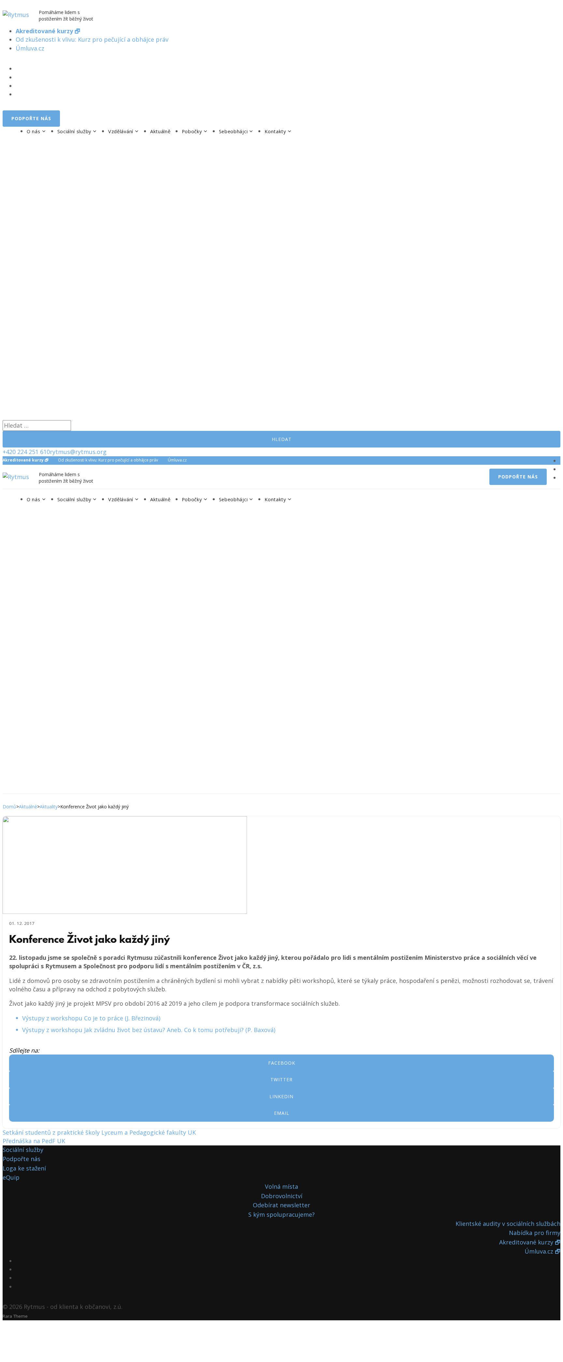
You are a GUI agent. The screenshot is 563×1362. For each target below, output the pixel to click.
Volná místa (281, 1186)
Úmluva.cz (30, 48)
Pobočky (192, 131)
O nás (33, 131)
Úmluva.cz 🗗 (542, 1251)
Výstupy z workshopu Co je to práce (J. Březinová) (91, 1018)
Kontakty (275, 131)
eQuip (11, 1177)
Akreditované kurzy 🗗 (529, 1242)
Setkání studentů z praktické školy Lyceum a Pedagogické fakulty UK (99, 1132)
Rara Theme (15, 1316)
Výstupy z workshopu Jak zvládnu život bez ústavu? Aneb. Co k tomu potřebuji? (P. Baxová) (148, 1030)
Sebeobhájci (233, 131)
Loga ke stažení (24, 1168)
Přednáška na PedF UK (34, 1141)
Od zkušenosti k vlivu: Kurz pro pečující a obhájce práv (92, 39)
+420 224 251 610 (26, 452)
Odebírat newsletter (281, 1205)
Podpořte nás (21, 1159)
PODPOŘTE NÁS (31, 118)
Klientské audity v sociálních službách (507, 1223)
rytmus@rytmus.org (78, 452)
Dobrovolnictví (281, 1196)
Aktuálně (160, 131)
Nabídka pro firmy (534, 1233)
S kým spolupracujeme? (281, 1214)
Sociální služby (74, 131)
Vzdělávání (120, 131)
